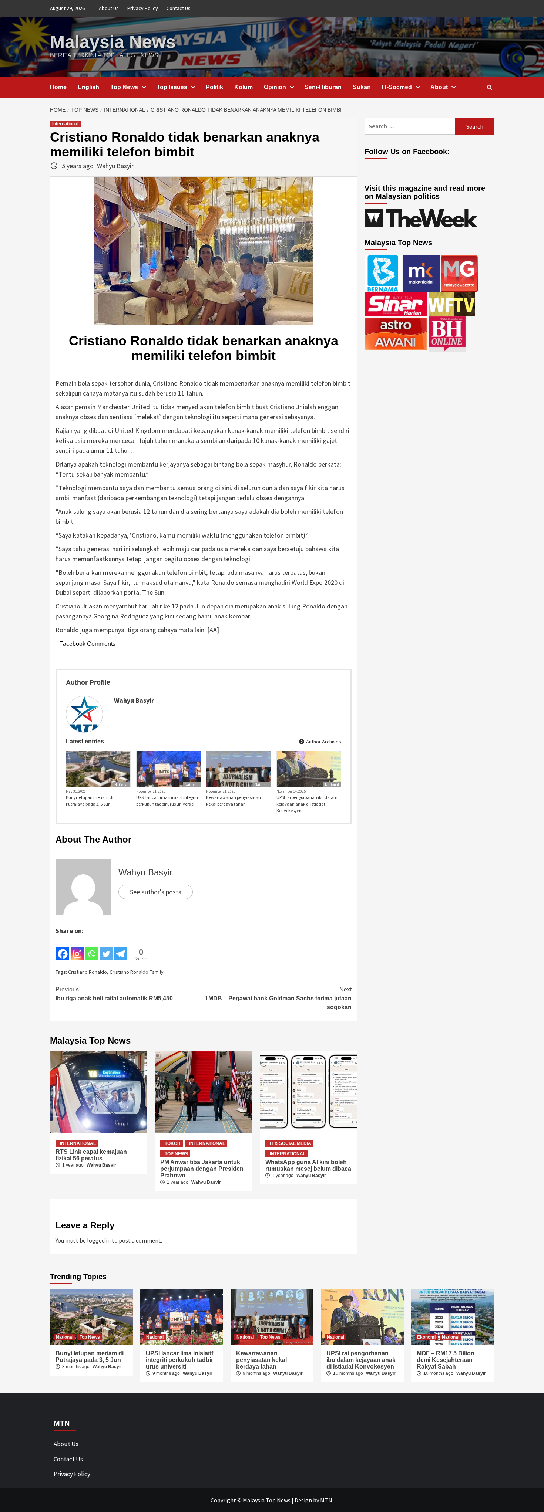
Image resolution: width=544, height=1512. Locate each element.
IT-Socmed (397, 87)
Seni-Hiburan (323, 87)
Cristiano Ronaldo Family (137, 972)
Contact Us (179, 8)
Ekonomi (426, 1337)
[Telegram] (120, 948)
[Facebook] (62, 948)
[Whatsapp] (91, 948)
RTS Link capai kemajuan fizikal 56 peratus (91, 1155)
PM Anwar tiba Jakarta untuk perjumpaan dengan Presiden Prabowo (202, 1169)
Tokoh (173, 1143)
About (439, 87)
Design (303, 1500)
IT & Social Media (290, 1143)
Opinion (275, 87)
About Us (109, 8)
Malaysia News (113, 42)
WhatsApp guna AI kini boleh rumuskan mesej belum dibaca (308, 1165)
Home (58, 87)
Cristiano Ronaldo (87, 972)
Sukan (362, 87)
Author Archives (323, 741)
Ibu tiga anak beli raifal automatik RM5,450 (114, 993)
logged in (99, 1240)
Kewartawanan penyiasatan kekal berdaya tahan (233, 800)
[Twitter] (106, 948)
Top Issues (172, 87)
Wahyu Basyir (115, 166)
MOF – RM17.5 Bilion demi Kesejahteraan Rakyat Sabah (445, 1360)
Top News (124, 87)
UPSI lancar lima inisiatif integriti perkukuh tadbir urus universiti (167, 800)
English (88, 87)
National (121, 784)
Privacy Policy (142, 8)
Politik (214, 87)
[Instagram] (77, 948)
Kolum (243, 87)
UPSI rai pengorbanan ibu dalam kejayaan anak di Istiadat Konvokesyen (307, 803)
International (65, 123)
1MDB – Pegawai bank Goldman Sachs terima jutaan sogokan (278, 998)
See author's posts (155, 892)
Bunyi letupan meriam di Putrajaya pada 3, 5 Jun (89, 800)
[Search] (489, 88)
